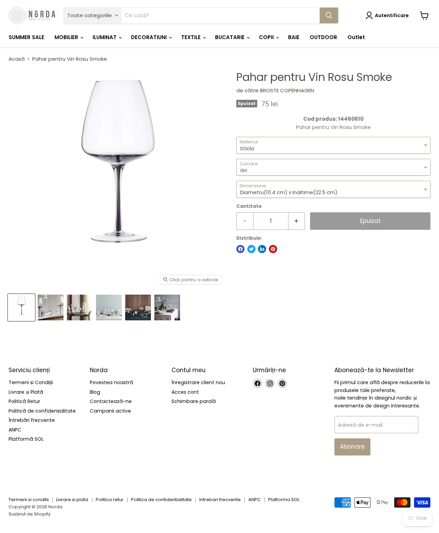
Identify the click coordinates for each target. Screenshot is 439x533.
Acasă (17, 59)
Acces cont (185, 392)
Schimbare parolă (193, 401)
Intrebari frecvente (220, 499)
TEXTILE (191, 37)
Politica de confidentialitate (161, 499)
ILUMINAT (105, 37)
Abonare (352, 446)
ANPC (15, 429)
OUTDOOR (323, 37)
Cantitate (249, 206)
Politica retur (109, 499)
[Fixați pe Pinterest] (273, 249)
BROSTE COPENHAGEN (287, 90)
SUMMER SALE (26, 37)
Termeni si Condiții (31, 382)
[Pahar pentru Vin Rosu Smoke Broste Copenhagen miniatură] (21, 307)
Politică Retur (24, 401)
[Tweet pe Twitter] (251, 249)
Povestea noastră (111, 382)
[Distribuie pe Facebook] (240, 249)
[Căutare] (329, 15)
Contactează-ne (111, 401)
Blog (95, 392)
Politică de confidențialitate (42, 410)
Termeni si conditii (29, 499)
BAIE (293, 37)
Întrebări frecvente (32, 420)
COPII (267, 37)
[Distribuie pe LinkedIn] (262, 249)
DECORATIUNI (149, 37)
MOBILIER (67, 37)
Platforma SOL (283, 499)
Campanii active (110, 410)
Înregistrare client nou (198, 382)
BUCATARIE (230, 37)
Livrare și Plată (26, 392)
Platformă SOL (26, 439)
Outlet (356, 37)
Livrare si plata (72, 499)
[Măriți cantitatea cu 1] (296, 221)
